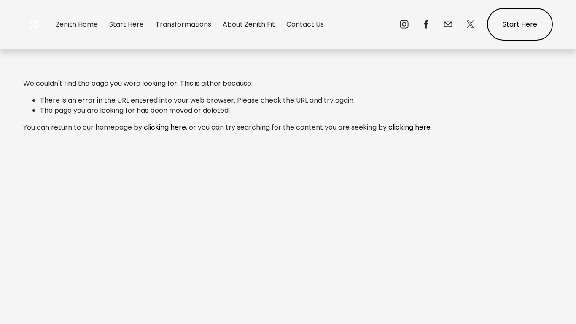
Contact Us (305, 24)
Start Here (126, 24)
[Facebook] (426, 24)
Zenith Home (77, 24)
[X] (470, 24)
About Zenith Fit (249, 24)
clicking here (165, 127)
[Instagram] (404, 24)
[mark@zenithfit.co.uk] (448, 24)
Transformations (183, 24)
